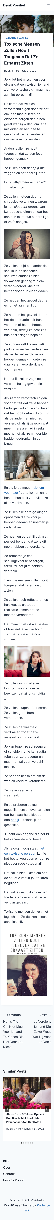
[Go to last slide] (7, 1109)
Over (6, 1167)
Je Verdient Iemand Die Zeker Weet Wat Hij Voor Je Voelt (41, 1029)
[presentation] (27, 1093)
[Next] (47, 1109)
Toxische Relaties (16, 38)
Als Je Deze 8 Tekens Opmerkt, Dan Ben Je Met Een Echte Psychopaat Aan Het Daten (26, 1118)
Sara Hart (13, 70)
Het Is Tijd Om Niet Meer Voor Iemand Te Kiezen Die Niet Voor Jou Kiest (13, 1031)
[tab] (21, 1143)
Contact (9, 1174)
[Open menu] (48, 5)
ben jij (15, 820)
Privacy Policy (13, 1180)
